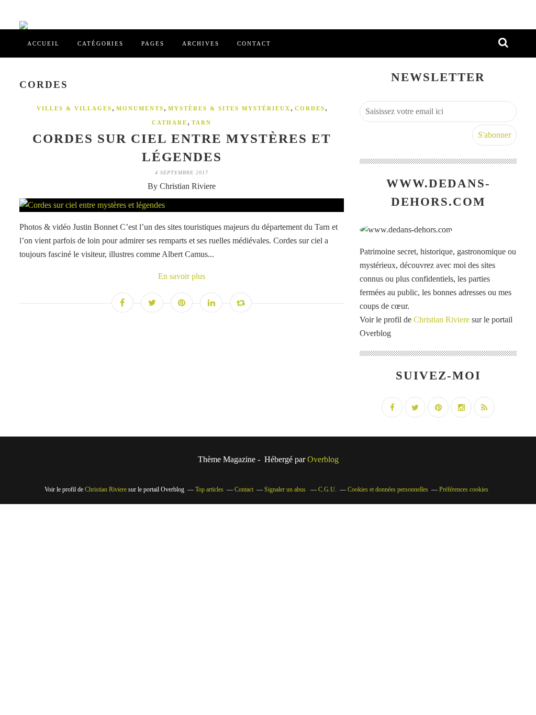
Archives (200, 43)
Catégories (100, 43)
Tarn (201, 122)
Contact (254, 43)
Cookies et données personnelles (388, 489)
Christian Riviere (442, 319)
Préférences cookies (463, 489)
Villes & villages (74, 108)
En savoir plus (181, 276)
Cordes (310, 108)
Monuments (140, 108)
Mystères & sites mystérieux (229, 108)
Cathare (169, 122)
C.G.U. (327, 489)
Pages (152, 43)
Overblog (323, 459)
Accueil (43, 43)
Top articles (209, 489)
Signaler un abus (285, 489)
